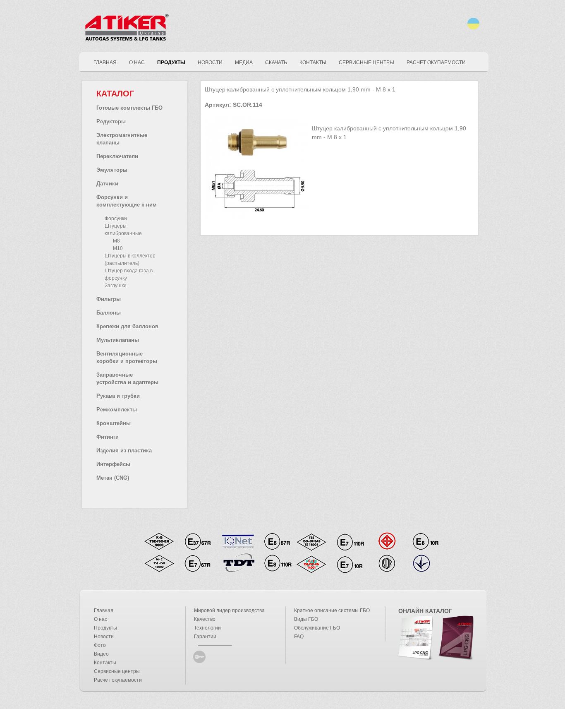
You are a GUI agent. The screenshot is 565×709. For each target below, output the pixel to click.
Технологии (207, 628)
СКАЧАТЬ (276, 62)
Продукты (105, 628)
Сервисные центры (117, 671)
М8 (116, 241)
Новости (104, 636)
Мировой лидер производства (229, 610)
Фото (100, 645)
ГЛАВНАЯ (105, 62)
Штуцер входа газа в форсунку (129, 274)
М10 (118, 248)
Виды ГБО (306, 619)
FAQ (299, 636)
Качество (204, 619)
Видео (101, 654)
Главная (103, 610)
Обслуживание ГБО (317, 628)
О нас (100, 619)
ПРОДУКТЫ (171, 62)
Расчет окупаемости (118, 680)
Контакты (105, 663)
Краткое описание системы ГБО (332, 610)
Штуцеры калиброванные (123, 229)
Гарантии (205, 636)
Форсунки (116, 218)
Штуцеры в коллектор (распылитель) (130, 259)
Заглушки (116, 285)
